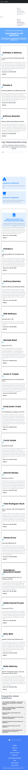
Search (18, 8)
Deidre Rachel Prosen (13, 603)
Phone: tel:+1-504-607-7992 (10, 490)
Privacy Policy (14, 763)
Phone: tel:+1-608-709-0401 (10, 393)
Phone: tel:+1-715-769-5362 (9, 591)
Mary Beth (8, 634)
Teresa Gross (9, 537)
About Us (19, 9)
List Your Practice (21, 12)
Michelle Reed (10, 340)
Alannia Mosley (10, 473)
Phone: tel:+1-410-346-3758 (9, 133)
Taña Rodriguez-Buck (13, 503)
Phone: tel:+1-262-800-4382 (10, 687)
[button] (21, 16)
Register (6, 1)
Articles (15, 750)
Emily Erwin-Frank (12, 406)
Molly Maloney (10, 666)
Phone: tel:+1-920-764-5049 (10, 653)
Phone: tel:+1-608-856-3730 (10, 360)
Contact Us (19, 14)
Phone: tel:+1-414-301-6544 (9, 524)
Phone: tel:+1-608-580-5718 (10, 427)
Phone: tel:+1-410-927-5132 (9, 102)
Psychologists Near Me (14, 758)
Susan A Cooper (11, 374)
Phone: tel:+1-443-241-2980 (9, 72)
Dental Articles (20, 11)
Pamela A (7, 85)
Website (4, 74)
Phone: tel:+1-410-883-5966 (10, 326)
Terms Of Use (14, 765)
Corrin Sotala (9, 440)
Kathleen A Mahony (12, 52)
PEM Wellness (10, 313)
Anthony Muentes (11, 116)
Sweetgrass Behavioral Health (12, 571)
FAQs (14, 760)
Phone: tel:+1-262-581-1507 (9, 620)
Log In (2, 1)
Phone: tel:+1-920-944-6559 (10, 556)
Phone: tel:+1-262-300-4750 (10, 459)
